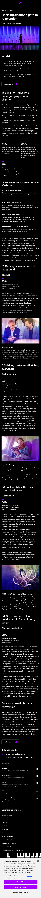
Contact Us (5, 826)
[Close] (38, 861)
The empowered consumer (15, 754)
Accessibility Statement (9, 847)
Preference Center (7, 815)
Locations (5, 829)
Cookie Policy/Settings (9, 843)
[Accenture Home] (20, 2)
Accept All (20, 881)
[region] (20, 878)
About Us (4, 822)
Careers (4, 819)
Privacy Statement (7, 836)
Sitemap (4, 833)
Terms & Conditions (8, 840)
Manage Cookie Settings (20, 892)
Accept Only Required (20, 887)
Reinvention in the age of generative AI (20, 757)
